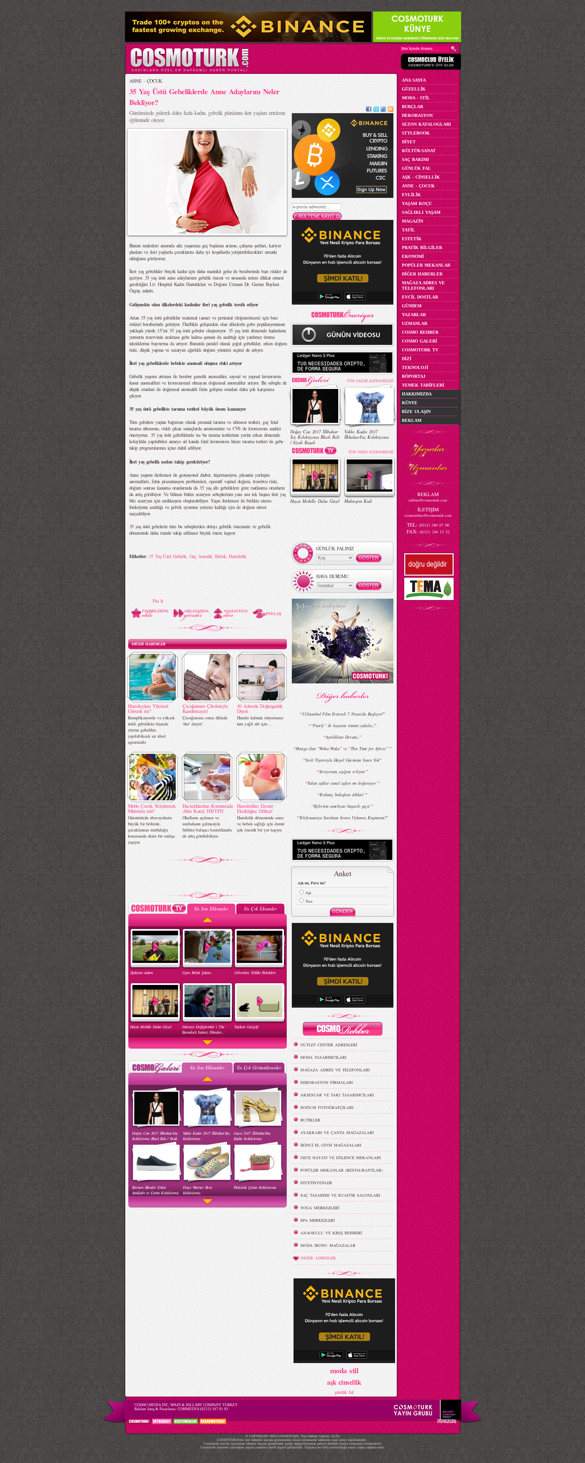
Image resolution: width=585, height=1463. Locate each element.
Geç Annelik (201, 556)
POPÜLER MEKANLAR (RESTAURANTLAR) (341, 1170)
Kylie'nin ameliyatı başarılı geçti (342, 806)
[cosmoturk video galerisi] (315, 452)
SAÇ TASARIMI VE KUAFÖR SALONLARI (340, 1195)
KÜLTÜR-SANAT (419, 150)
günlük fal (344, 1392)
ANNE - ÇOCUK (145, 81)
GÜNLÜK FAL (416, 168)
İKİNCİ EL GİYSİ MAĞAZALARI (330, 1145)
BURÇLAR (412, 106)
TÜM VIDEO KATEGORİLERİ (370, 451)
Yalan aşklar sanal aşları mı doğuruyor (342, 783)
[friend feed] (383, 110)
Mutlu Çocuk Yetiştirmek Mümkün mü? (152, 808)
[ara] (453, 48)
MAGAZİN (412, 221)
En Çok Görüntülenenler (259, 1067)
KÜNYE (409, 402)
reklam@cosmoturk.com (428, 499)
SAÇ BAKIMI (415, 159)
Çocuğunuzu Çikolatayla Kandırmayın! (205, 708)
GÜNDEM (411, 305)
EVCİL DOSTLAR (420, 297)
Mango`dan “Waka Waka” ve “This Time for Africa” (342, 748)
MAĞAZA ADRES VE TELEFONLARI (335, 1069)
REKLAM (411, 420)
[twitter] (376, 110)
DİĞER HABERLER (149, 644)
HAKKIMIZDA (417, 393)
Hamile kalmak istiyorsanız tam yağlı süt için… (260, 721)
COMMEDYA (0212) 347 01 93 (202, 1409)
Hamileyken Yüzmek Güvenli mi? (148, 708)
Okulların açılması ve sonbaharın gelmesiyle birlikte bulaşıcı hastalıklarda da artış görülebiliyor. (207, 827)
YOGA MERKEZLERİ (319, 1207)
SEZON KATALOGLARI (426, 124)
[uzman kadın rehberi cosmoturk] (342, 1029)
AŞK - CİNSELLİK (421, 177)
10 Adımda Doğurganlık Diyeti (260, 708)
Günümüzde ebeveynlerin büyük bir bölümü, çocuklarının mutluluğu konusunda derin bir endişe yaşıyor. (151, 830)
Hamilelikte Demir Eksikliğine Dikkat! (255, 808)
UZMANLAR (414, 323)
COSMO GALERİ (419, 341)
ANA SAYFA (414, 80)
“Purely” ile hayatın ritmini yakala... (342, 725)
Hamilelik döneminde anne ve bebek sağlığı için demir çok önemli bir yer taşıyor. (260, 824)
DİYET (409, 141)
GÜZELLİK (414, 88)
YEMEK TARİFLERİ (423, 385)
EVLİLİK (411, 194)
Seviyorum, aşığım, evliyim (342, 771)
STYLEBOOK (416, 133)
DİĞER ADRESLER (318, 1257)
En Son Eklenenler (211, 908)
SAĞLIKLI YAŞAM (421, 212)
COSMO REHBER (420, 332)
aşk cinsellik (344, 1382)
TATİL (408, 229)
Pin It (158, 601)
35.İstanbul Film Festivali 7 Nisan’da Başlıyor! (342, 714)
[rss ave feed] (390, 110)
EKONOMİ (413, 256)
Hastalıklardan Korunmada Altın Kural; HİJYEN (207, 808)
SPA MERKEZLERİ (317, 1220)
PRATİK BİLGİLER (422, 247)
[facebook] (368, 110)
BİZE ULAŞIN (416, 411)
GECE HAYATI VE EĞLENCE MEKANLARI (340, 1157)
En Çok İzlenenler (260, 908)
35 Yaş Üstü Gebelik (167, 556)
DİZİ (406, 358)
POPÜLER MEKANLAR (426, 265)
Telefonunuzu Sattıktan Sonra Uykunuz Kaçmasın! (342, 818)
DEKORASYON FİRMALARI (326, 1082)
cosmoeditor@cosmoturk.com (428, 515)
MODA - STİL (416, 97)
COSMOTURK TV (420, 349)
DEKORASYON (417, 115)
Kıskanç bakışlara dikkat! (342, 794)
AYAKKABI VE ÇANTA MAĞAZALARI (337, 1132)
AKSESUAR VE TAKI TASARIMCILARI (337, 1094)
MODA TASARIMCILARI (323, 1057)
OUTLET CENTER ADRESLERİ (328, 1044)
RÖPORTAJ (414, 376)
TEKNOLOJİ (415, 367)
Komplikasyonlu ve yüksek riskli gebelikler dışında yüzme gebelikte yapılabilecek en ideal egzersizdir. (151, 730)
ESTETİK (411, 238)
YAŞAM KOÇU (417, 203)
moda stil (344, 1370)
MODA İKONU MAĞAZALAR (327, 1245)
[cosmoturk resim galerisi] (315, 379)
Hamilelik (237, 556)
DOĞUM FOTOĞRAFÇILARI (326, 1107)
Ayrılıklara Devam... (342, 737)
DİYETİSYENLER (316, 1182)
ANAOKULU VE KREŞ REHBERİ (331, 1232)
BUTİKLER (310, 1119)
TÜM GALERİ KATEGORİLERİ (370, 380)
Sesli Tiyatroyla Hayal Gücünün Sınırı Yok (342, 760)
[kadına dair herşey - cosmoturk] (189, 70)
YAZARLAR (414, 314)
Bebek (220, 556)
